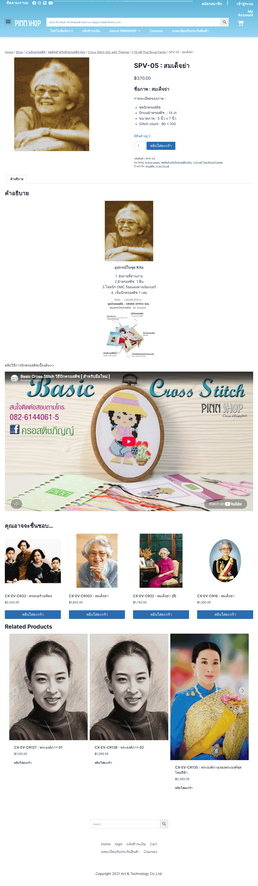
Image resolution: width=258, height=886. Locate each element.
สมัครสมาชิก (212, 4)
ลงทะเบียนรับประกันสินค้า (190, 31)
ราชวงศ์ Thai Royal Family (208, 162)
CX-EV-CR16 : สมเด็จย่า (216, 596)
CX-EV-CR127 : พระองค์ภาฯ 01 (38, 747)
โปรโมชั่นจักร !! (61, 31)
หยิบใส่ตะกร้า (161, 146)
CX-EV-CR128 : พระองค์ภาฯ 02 (119, 747)
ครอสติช (150, 166)
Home (106, 844)
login (119, 844)
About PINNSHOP (122, 31)
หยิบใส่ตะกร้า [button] (33, 614)
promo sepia (152, 162)
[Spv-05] (52, 104)
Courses (156, 31)
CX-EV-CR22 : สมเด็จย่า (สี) (154, 596)
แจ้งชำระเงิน (91, 31)
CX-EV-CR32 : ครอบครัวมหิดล (28, 596)
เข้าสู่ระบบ (245, 4)
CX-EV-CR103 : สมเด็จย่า (89, 596)
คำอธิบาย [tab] (16, 179)
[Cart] (241, 23)
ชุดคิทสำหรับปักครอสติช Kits (176, 162)
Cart (153, 844)
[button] (8, 21)
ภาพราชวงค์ (162, 166)
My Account (245, 13)
